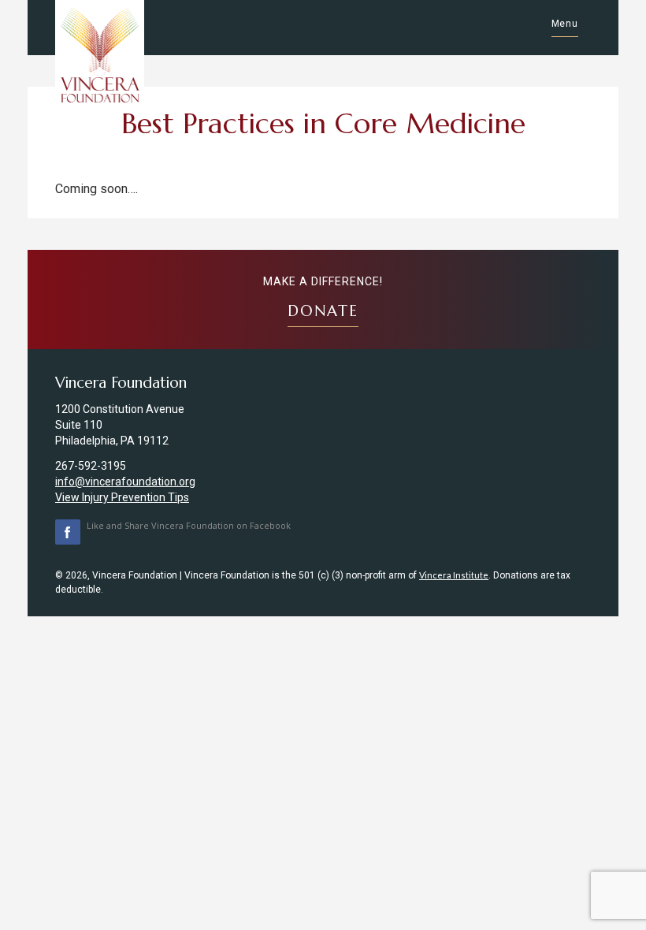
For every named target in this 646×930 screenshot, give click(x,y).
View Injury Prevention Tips (122, 497)
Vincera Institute (453, 575)
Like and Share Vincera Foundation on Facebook (189, 525)
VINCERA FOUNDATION (99, 55)
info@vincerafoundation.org (125, 481)
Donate (323, 310)
